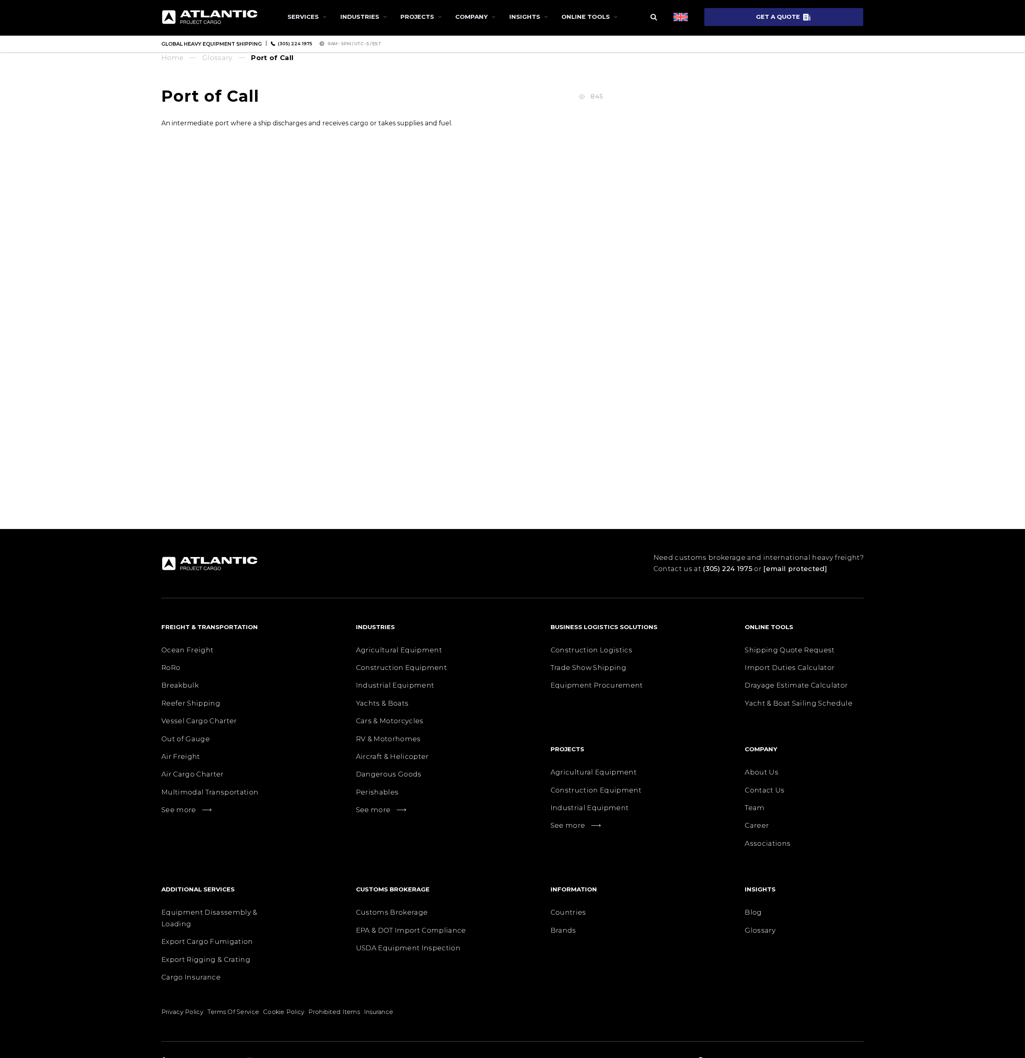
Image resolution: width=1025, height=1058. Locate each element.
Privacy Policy (182, 1012)
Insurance (379, 1012)
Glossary (217, 58)
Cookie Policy (284, 1012)
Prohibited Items (334, 1012)
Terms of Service (233, 1012)
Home (172, 58)
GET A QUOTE (778, 16)
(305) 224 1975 (727, 569)
